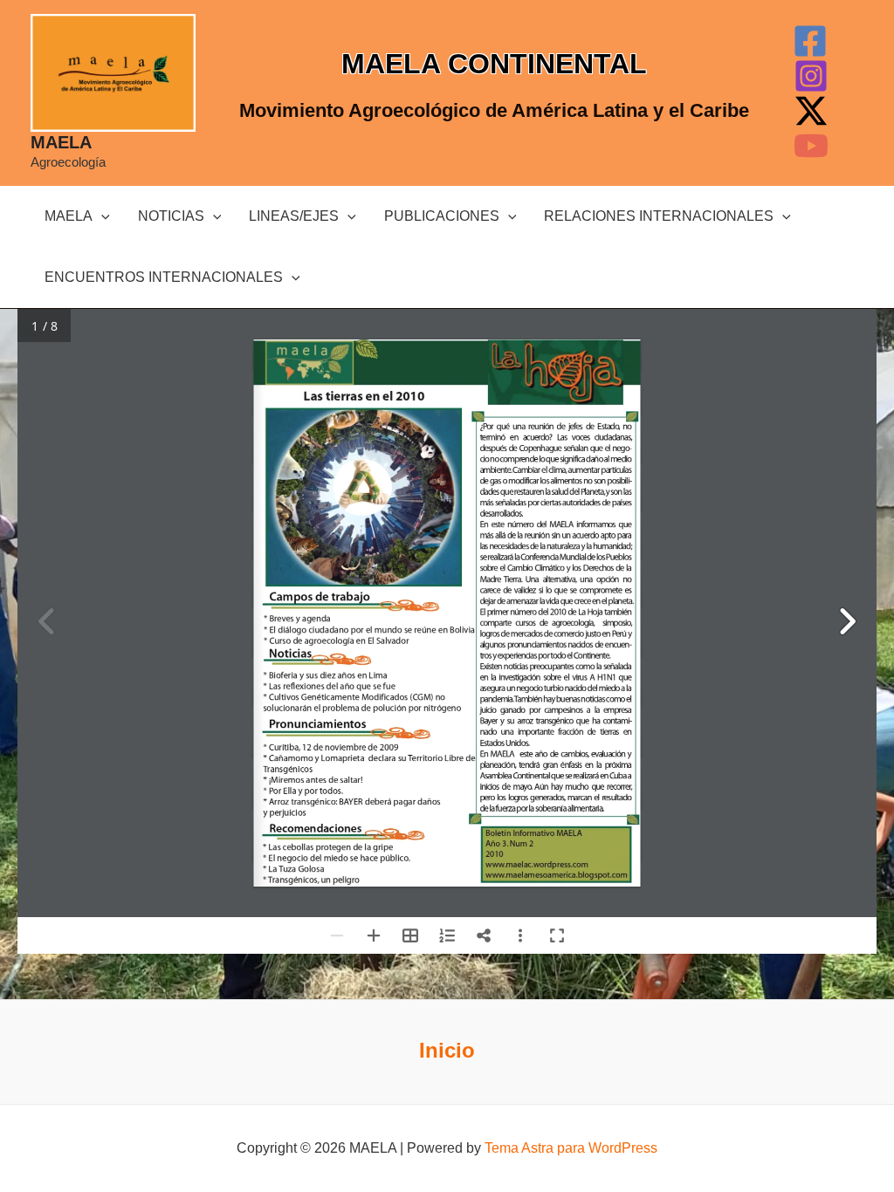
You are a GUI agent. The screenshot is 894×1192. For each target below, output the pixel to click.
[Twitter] (811, 110)
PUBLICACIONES (441, 216)
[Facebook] (810, 41)
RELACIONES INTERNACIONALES (659, 216)
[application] (101, 216)
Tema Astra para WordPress (571, 1148)
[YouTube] (811, 145)
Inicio (447, 1050)
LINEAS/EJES (294, 216)
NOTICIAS (171, 216)
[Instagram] (811, 75)
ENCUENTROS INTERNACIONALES (164, 277)
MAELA (61, 142)
